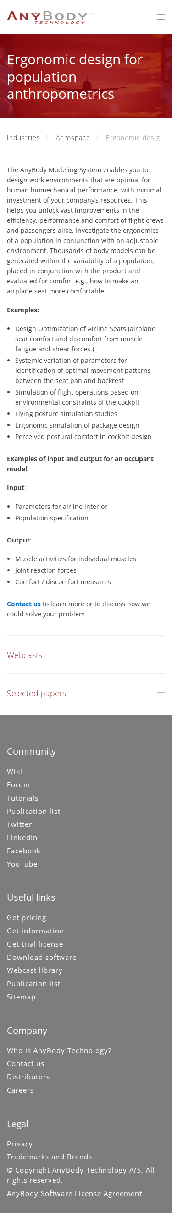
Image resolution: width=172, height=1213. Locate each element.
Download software (42, 957)
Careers (20, 1090)
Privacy (20, 1143)
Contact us (24, 603)
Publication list (34, 811)
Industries (23, 137)
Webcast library (35, 970)
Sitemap (21, 996)
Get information (35, 930)
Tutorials (23, 797)
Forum (18, 784)
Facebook (24, 850)
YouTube (22, 864)
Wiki (14, 771)
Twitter (19, 824)
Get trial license (35, 943)
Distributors (28, 1076)
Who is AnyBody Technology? (59, 1050)
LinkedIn (22, 837)
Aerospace (73, 137)
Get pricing (26, 917)
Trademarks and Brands (49, 1156)
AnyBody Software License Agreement (74, 1193)
